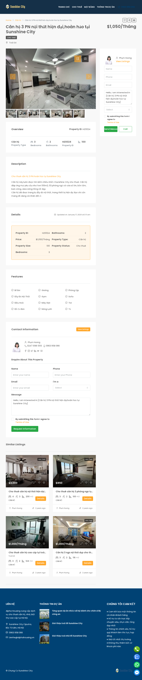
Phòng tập (74, 290)
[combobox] (71, 388)
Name (14, 368)
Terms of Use (22, 422)
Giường (45, 290)
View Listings (83, 329)
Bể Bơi (17, 290)
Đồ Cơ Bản (20, 309)
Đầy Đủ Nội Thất (22, 296)
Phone (56, 368)
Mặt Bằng (89, 7)
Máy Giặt (46, 302)
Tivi (70, 302)
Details (41, 498)
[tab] (77, 58)
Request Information (25, 428)
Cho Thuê (77, 7)
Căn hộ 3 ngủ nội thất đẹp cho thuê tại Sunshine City (84, 552)
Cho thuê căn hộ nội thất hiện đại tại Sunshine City (36, 491)
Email (14, 381)
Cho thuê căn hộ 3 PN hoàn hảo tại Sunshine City (36, 176)
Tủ (70, 309)
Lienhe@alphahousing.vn (21, 637)
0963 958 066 (128, 7)
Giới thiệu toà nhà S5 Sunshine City (69, 635)
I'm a (55, 381)
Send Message (110, 129)
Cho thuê (11, 37)
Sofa (71, 296)
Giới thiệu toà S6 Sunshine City (67, 623)
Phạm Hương (17, 508)
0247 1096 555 (34, 345)
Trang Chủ (64, 7)
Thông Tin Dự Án (106, 7)
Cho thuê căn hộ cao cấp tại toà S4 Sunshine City (36, 552)
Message (16, 394)
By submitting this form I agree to (33, 421)
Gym (44, 296)
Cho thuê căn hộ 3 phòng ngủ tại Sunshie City (81, 491)
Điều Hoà (19, 302)
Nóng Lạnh (47, 309)
